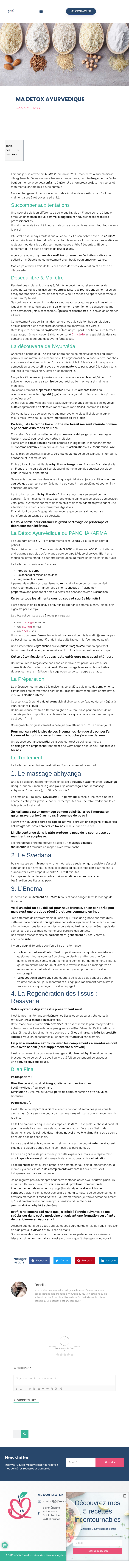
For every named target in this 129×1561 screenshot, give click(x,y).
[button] (41, 11)
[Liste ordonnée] (34, 1389)
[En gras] (16, 1389)
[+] (60, 1388)
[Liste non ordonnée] (38, 1389)
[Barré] (30, 1389)
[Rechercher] (24, 1434)
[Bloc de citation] (43, 1389)
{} (56, 1388)
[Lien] (52, 1389)
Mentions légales (55, 1555)
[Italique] (21, 1389)
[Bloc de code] (47, 1389)
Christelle (78, 334)
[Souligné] (25, 1389)
